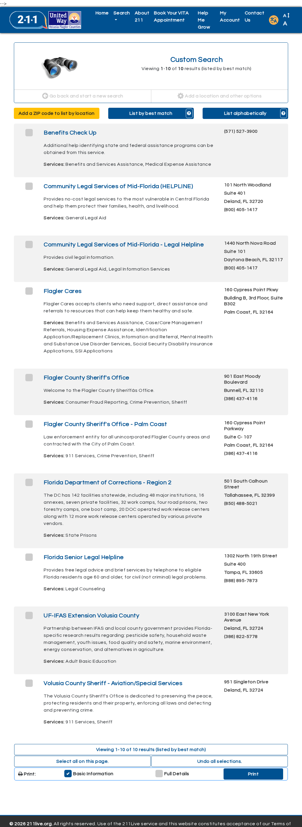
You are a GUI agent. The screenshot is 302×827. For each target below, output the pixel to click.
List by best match (150, 113)
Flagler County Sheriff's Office (86, 378)
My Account (230, 16)
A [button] (285, 19)
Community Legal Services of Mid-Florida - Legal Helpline (124, 245)
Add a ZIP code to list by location (57, 113)
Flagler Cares (63, 291)
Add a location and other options (223, 96)
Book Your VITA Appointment (171, 16)
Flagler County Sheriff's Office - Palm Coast (105, 424)
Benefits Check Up (70, 133)
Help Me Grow (204, 20)
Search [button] (122, 13)
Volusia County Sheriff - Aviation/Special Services (113, 683)
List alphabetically (245, 113)
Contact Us (255, 16)
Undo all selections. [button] (219, 761)
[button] (274, 20)
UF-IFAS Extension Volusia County (91, 616)
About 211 (142, 16)
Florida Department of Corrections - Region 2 (107, 482)
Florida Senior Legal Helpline (84, 557)
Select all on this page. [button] (82, 761)
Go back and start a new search (85, 96)
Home (102, 13)
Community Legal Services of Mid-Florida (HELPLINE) (118, 186)
